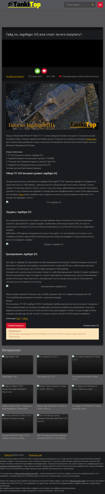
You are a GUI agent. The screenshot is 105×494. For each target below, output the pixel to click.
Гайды (25, 318)
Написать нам (35, 455)
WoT (18, 318)
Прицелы (45, 466)
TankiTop (8, 455)
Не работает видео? (15, 76)
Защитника (91, 139)
